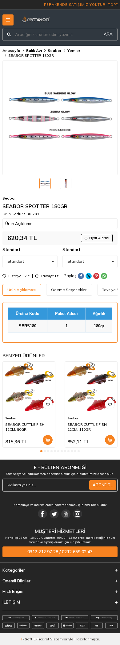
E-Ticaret (41, 639)
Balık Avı (34, 50)
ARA (108, 34)
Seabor (55, 50)
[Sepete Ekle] (48, 440)
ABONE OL (103, 484)
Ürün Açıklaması (21, 289)
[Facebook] (42, 514)
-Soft (27, 639)
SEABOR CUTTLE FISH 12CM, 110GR (87, 427)
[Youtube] (65, 514)
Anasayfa (11, 50)
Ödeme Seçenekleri (69, 289)
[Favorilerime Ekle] (48, 404)
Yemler (73, 50)
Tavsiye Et (49, 276)
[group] (60, 118)
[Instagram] (77, 514)
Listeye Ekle (18, 276)
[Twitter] (54, 514)
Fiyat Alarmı (99, 238)
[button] (41, 451)
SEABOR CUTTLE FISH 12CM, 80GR (25, 427)
